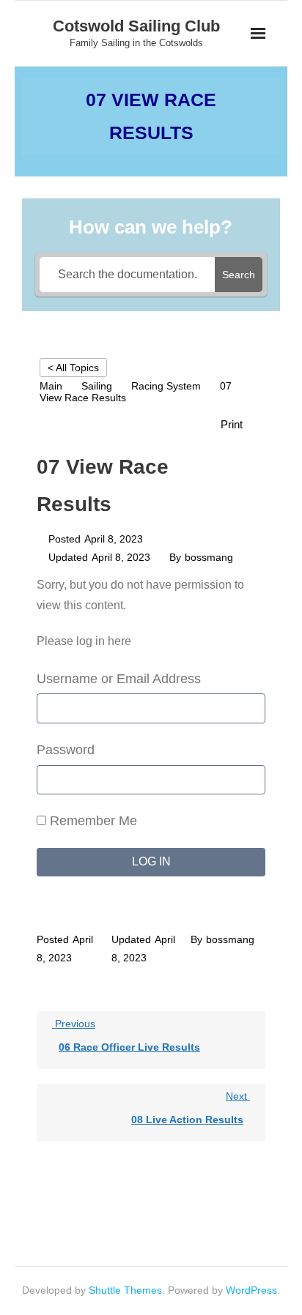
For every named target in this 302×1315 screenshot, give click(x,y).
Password (66, 749)
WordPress (251, 1290)
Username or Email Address (119, 678)
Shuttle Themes (125, 1290)
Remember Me (91, 820)
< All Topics (73, 367)
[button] (239, 424)
